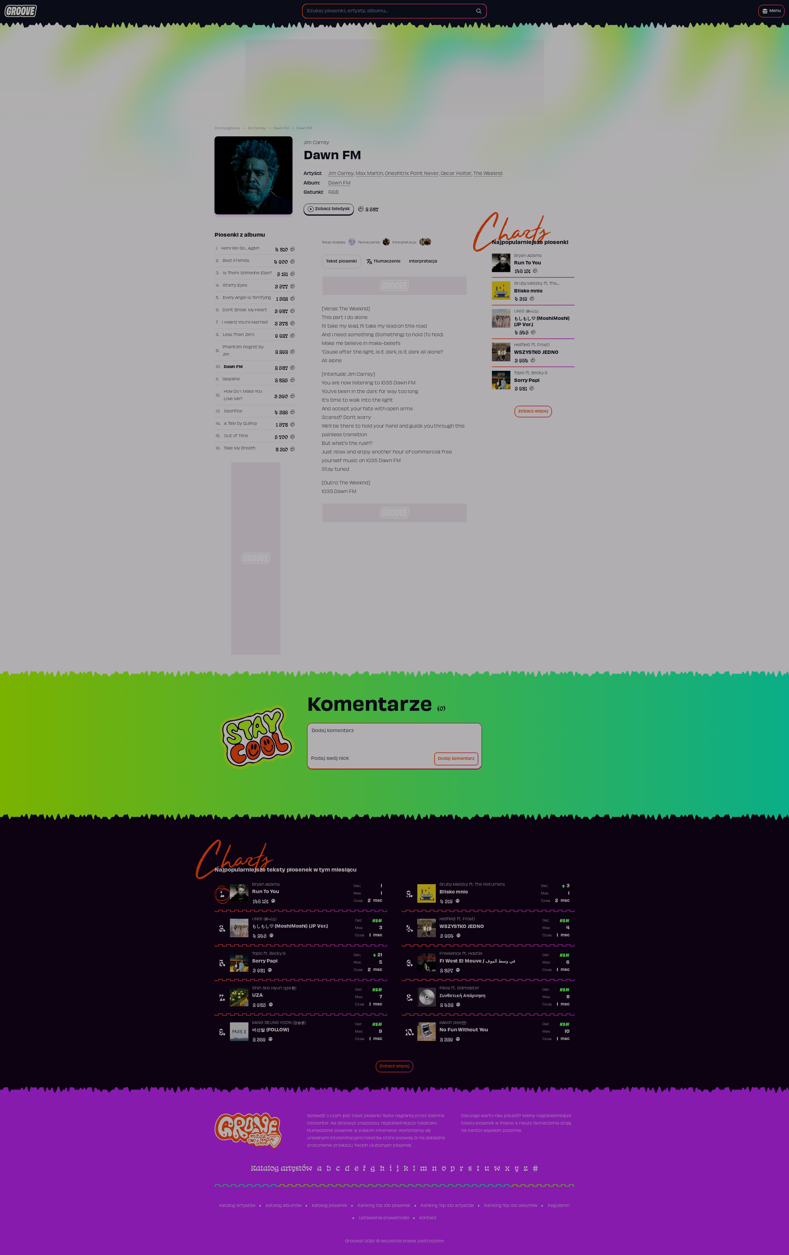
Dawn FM (281, 128)
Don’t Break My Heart (245, 310)
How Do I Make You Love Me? (243, 395)
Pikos (444, 988)
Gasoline (231, 379)
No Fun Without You (463, 1030)
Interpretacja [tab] (423, 261)
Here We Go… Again (240, 249)
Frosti (543, 345)
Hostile (475, 954)
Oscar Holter (456, 174)
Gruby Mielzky (528, 284)
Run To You (527, 263)
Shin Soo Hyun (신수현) (274, 988)
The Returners (490, 885)
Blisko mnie (528, 291)
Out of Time (236, 436)
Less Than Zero (238, 335)
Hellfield (522, 345)
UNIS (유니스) (526, 311)
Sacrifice (233, 411)
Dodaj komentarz (456, 759)
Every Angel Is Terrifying (247, 298)
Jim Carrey (256, 128)
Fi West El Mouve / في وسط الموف (477, 961)
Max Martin (369, 174)
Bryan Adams (528, 256)
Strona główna (227, 128)
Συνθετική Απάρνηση (462, 996)
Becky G (539, 373)
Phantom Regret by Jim (243, 351)
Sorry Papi (527, 381)
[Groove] (21, 11)
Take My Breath (240, 448)
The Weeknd (487, 174)
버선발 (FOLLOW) (270, 1030)
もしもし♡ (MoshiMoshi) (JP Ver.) (542, 322)
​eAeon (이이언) (453, 1023)
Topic (519, 373)
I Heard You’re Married (245, 323)
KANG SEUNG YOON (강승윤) (279, 1023)
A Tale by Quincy (240, 424)
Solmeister (468, 988)
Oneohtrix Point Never (412, 174)
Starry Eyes (235, 286)
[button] (771, 11)
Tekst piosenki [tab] (341, 261)
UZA (257, 995)
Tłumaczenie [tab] (387, 261)
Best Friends (236, 261)
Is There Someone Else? (247, 273)
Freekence (450, 954)
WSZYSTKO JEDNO (536, 352)
